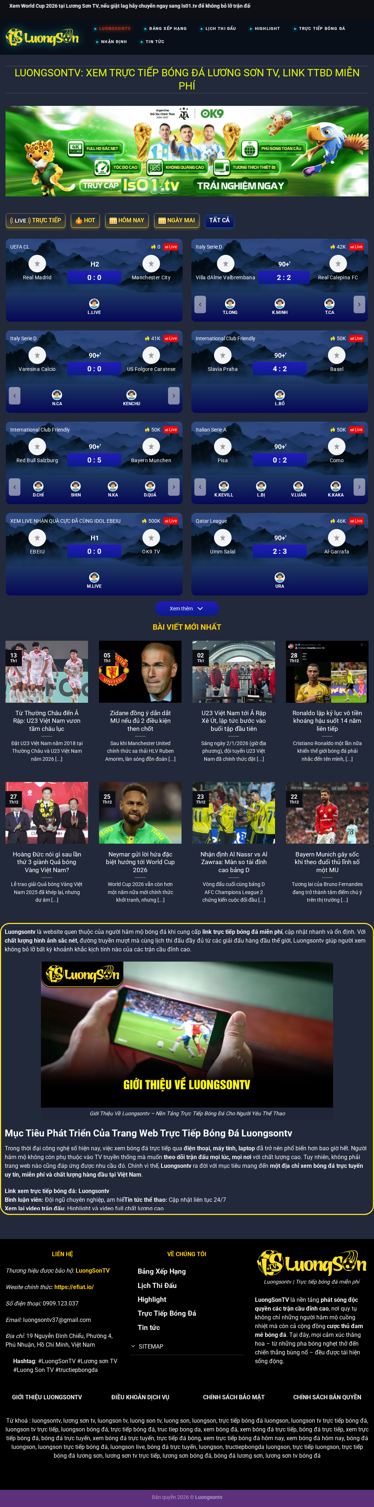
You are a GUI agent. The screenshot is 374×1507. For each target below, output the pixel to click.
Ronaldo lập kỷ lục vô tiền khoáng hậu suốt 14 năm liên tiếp (327, 721)
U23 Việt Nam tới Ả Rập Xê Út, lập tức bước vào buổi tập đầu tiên (234, 721)
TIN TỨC (155, 41)
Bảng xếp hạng (168, 28)
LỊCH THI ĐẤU (221, 28)
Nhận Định (114, 41)
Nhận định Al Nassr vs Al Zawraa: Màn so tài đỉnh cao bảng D (234, 862)
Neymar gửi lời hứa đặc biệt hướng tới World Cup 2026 (140, 862)
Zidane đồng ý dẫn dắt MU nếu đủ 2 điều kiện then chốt (140, 721)
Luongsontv (94, 1191)
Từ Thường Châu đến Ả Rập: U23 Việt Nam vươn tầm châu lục (46, 721)
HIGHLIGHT (267, 28)
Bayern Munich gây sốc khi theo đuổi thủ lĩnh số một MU (327, 862)
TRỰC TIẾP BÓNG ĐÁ (322, 28)
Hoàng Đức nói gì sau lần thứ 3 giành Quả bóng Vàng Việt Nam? (47, 862)
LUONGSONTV (115, 28)
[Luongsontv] (42, 37)
